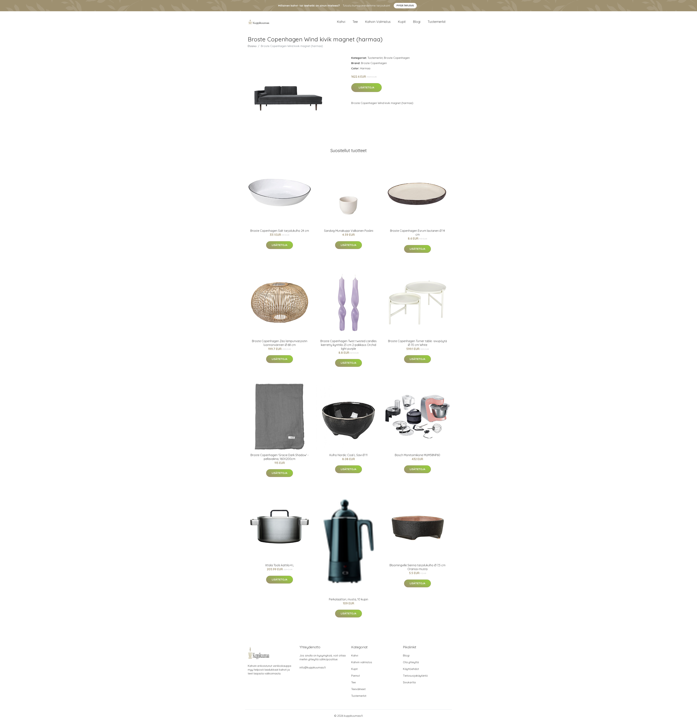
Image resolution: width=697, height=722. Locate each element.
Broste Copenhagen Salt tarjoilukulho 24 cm (279, 230)
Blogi (416, 22)
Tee (355, 22)
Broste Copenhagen (397, 58)
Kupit (402, 22)
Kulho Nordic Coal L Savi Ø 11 (348, 455)
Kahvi (341, 22)
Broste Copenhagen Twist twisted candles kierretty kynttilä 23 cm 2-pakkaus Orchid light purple (348, 344)
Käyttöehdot (411, 669)
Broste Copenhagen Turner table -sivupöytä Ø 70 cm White (417, 343)
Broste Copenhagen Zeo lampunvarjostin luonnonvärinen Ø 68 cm (279, 343)
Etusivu (252, 46)
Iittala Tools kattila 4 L (279, 565)
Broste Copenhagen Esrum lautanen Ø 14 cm (417, 232)
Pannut (355, 675)
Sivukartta (409, 682)
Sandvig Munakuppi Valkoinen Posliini (348, 230)
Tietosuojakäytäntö (415, 675)
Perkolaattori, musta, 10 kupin (348, 599)
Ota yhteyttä (411, 662)
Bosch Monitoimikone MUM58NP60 (417, 455)
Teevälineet (358, 689)
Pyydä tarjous (405, 5)
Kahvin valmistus (378, 22)
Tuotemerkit (437, 22)
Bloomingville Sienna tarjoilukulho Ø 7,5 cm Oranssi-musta (417, 567)
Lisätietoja (366, 87)
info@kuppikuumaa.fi (312, 667)
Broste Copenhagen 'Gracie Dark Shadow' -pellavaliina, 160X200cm (279, 457)
